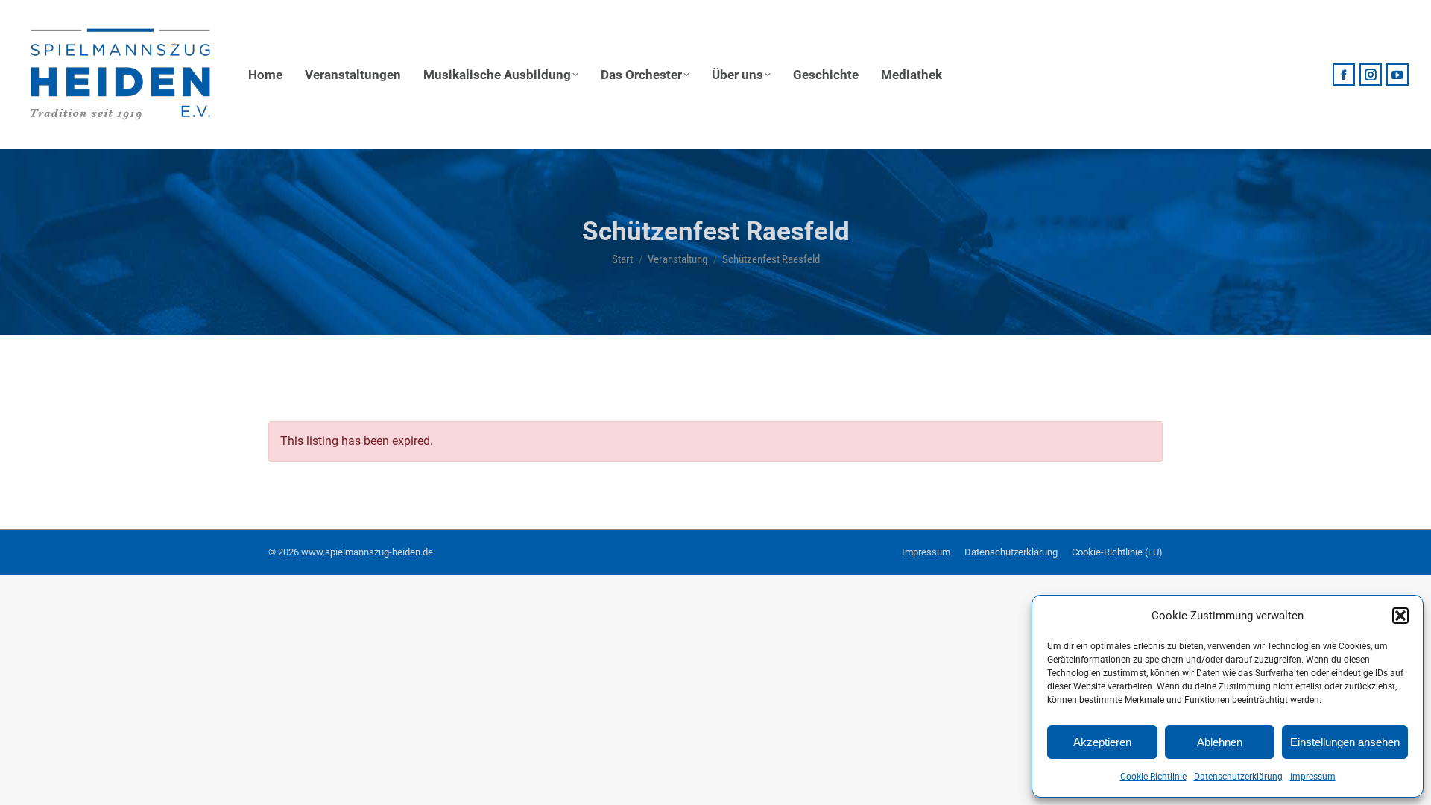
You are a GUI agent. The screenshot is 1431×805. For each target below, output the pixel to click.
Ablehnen (1219, 742)
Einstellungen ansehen (1345, 742)
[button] (1400, 615)
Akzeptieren (1102, 742)
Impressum (1313, 776)
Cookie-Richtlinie (1153, 776)
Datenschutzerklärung (1238, 776)
